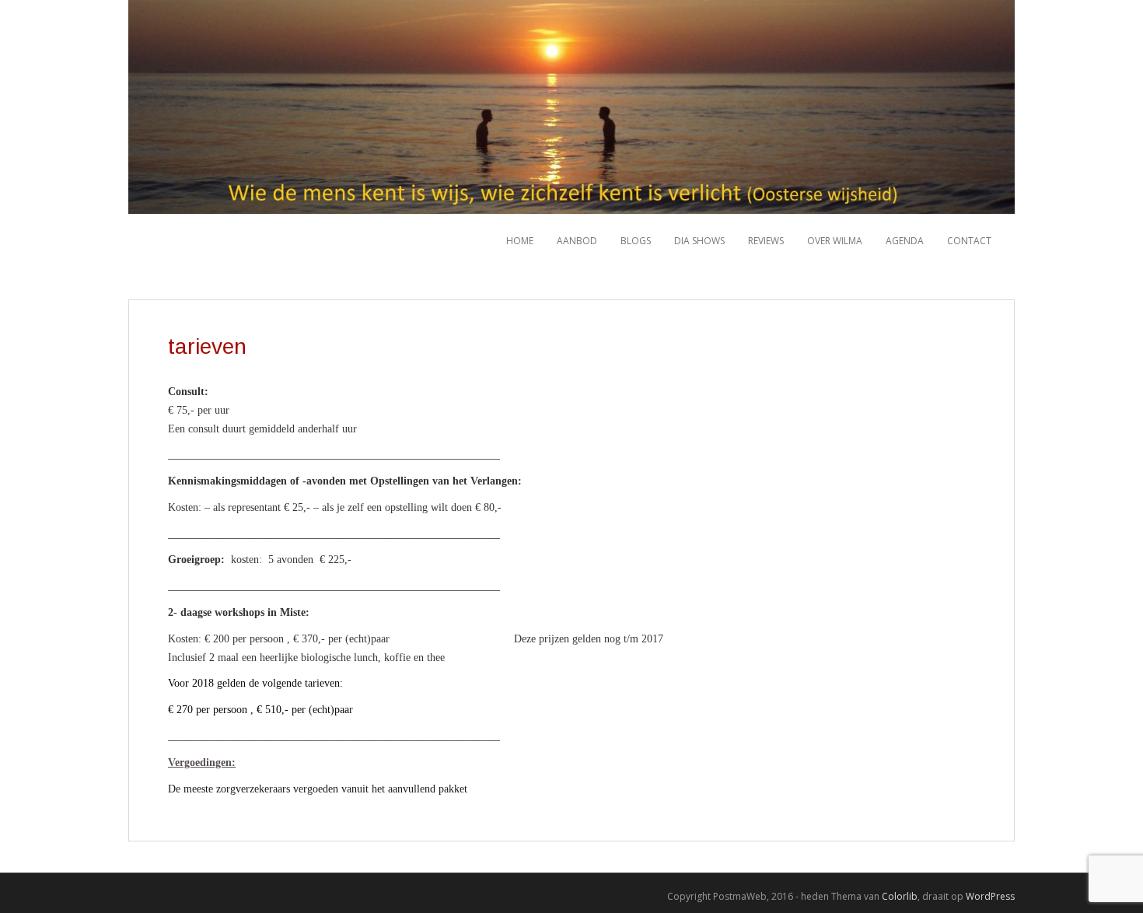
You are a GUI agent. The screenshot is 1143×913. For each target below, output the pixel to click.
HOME (519, 240)
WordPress (990, 896)
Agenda (905, 240)
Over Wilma (834, 240)
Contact (969, 240)
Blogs (635, 240)
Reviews (766, 240)
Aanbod (577, 240)
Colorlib (900, 896)
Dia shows (699, 240)
